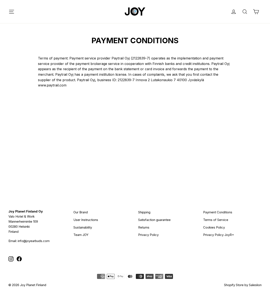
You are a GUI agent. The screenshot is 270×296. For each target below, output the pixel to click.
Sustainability (82, 227)
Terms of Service (215, 220)
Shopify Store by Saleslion (243, 285)
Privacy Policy (148, 235)
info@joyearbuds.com (34, 241)
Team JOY (80, 235)
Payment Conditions (217, 212)
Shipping (144, 212)
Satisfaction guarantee (154, 220)
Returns (143, 227)
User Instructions (85, 220)
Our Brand (80, 212)
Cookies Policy (214, 227)
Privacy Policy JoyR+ (218, 235)
